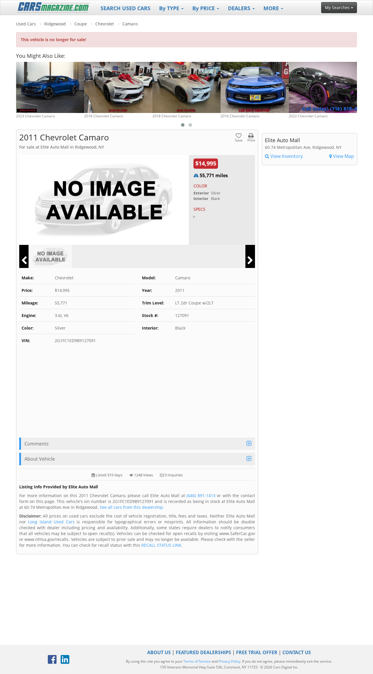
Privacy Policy (229, 661)
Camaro (130, 24)
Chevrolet (104, 24)
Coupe (80, 24)
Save (239, 140)
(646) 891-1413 (200, 495)
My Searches (338, 7)
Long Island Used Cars (51, 522)
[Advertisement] (137, 394)
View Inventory (286, 156)
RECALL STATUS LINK (161, 545)
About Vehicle (39, 459)
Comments (36, 443)
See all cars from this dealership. (132, 507)
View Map (343, 156)
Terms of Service (197, 661)
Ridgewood (55, 24)
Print (251, 140)
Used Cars (26, 24)
